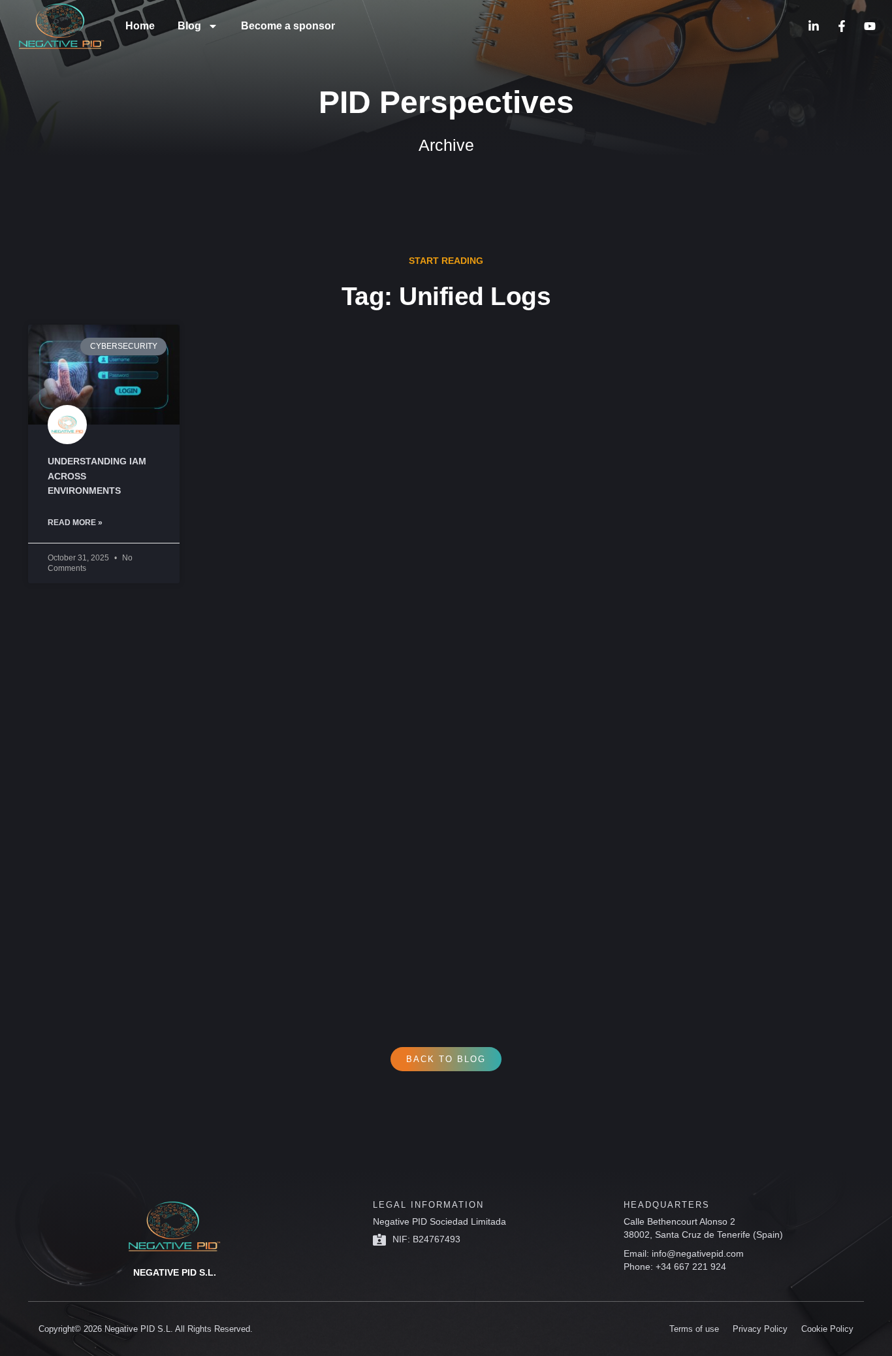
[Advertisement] (420, 792)
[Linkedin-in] (813, 26)
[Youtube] (870, 26)
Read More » (75, 522)
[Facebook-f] (841, 26)
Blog (189, 25)
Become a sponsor (288, 25)
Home (140, 25)
